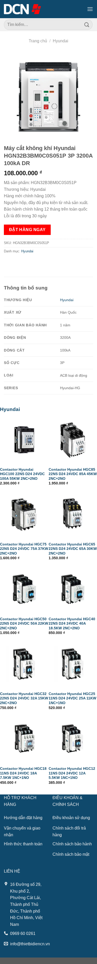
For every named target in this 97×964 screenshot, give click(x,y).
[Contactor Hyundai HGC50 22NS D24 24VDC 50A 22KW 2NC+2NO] (24, 589)
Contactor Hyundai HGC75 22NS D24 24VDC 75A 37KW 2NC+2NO (24, 548)
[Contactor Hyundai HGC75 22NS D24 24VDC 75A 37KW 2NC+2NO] (24, 514)
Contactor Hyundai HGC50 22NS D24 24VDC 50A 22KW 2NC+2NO (24, 623)
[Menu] (90, 9)
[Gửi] (87, 24)
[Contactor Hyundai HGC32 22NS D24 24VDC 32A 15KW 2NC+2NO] (24, 664)
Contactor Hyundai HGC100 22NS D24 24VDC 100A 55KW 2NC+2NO (22, 474)
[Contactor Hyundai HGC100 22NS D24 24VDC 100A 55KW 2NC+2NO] (24, 439)
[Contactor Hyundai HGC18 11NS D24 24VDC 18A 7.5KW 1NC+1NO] (24, 738)
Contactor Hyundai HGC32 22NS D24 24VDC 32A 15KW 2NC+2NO (24, 698)
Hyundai (60, 41)
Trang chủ (38, 41)
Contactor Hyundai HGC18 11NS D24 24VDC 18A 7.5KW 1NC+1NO (23, 773)
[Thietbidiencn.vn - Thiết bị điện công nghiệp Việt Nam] (22, 9)
